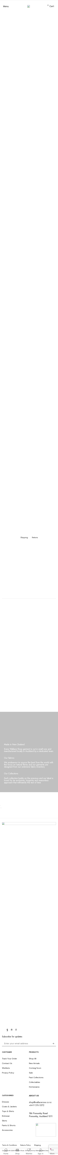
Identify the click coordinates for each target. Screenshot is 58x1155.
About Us (34, 1095)
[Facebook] (7, 1029)
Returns (35, 537)
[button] (6, 6)
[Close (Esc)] (0, 805)
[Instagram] (12, 1029)
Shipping (24, 537)
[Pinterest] (16, 1029)
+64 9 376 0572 (36, 1105)
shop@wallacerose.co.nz (40, 1102)
